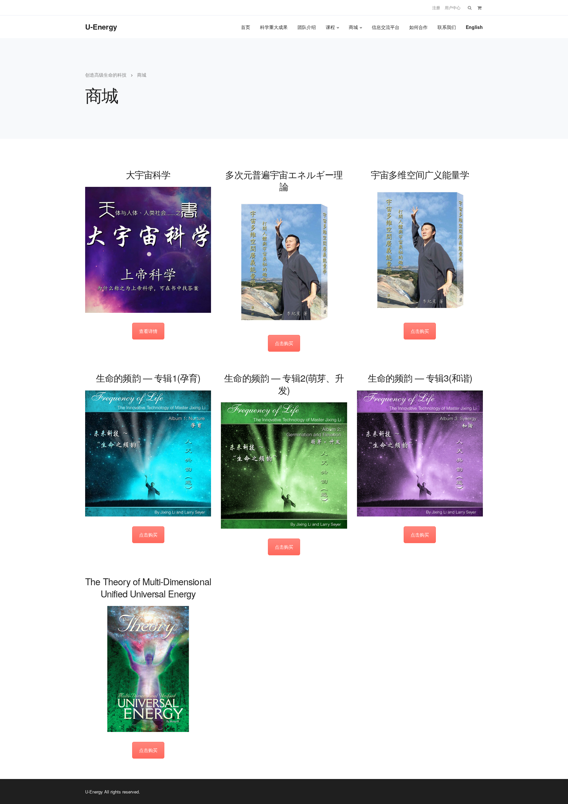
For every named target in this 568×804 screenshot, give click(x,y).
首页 (245, 27)
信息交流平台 (385, 27)
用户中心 (453, 8)
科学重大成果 (274, 27)
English (474, 27)
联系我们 (447, 27)
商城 (353, 27)
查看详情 (148, 331)
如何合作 (418, 27)
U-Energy (101, 26)
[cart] (479, 7)
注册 (436, 8)
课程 (330, 27)
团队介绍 (306, 27)
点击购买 (284, 343)
